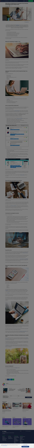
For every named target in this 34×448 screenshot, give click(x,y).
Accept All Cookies (25, 446)
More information (5, 445)
